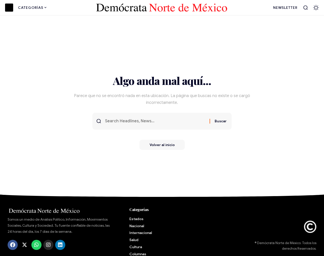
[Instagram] (48, 245)
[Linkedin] (60, 245)
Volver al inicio (162, 145)
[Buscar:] (155, 121)
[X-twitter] (24, 245)
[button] (305, 8)
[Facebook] (13, 245)
